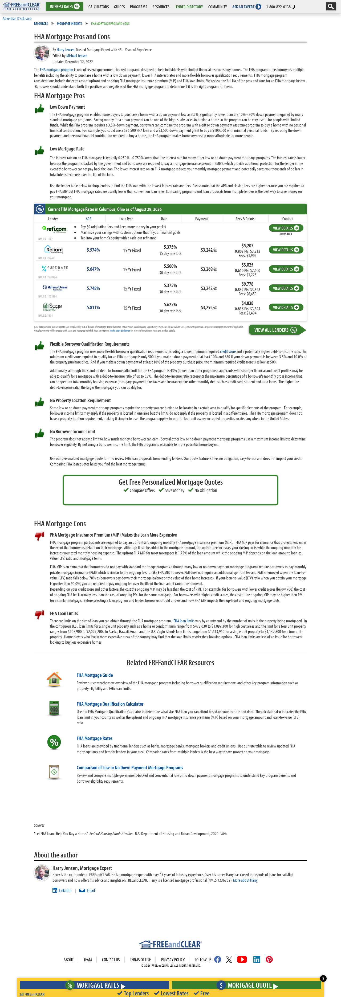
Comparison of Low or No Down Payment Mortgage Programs (130, 767)
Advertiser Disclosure (17, 18)
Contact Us (111, 960)
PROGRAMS (138, 6)
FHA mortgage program (56, 69)
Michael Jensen (76, 55)
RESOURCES (160, 6)
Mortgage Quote (246, 985)
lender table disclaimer (120, 330)
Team (88, 960)
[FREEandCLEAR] (170, 945)
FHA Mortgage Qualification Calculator (110, 703)
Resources (41, 23)
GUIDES (119, 6)
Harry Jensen (66, 49)
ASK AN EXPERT (243, 6)
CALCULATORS (98, 6)
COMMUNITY (217, 6)
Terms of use (140, 960)
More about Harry (245, 880)
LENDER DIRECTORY (188, 6)
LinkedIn (65, 890)
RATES (64, 6)
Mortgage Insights (69, 23)
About (69, 960)
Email (91, 890)
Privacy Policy (173, 960)
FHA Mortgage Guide (95, 675)
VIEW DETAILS (283, 228)
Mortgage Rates (93, 985)
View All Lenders (274, 329)
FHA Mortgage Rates (94, 738)
